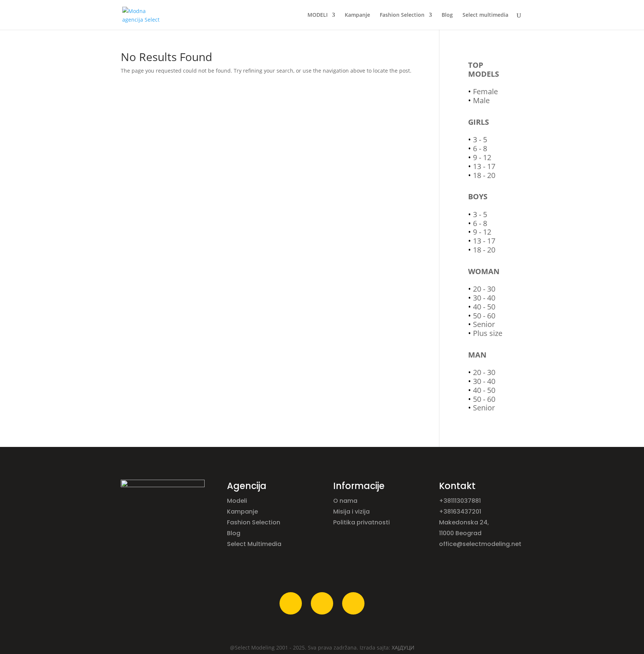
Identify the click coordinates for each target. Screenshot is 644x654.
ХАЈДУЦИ (403, 647)
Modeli (238, 500)
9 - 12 (482, 157)
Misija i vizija (352, 511)
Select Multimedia (254, 544)
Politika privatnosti (361, 522)
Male (481, 100)
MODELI (317, 15)
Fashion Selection (402, 15)
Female (485, 91)
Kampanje (357, 15)
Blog (447, 15)
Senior (484, 324)
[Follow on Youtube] (353, 603)
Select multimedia (485, 15)
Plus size (487, 333)
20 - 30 (484, 289)
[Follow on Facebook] (291, 603)
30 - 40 (484, 298)
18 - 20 (484, 175)
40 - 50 (484, 307)
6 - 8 (480, 148)
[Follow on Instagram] (322, 603)
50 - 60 (484, 316)
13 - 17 (484, 166)
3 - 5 (480, 139)
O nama (346, 500)
